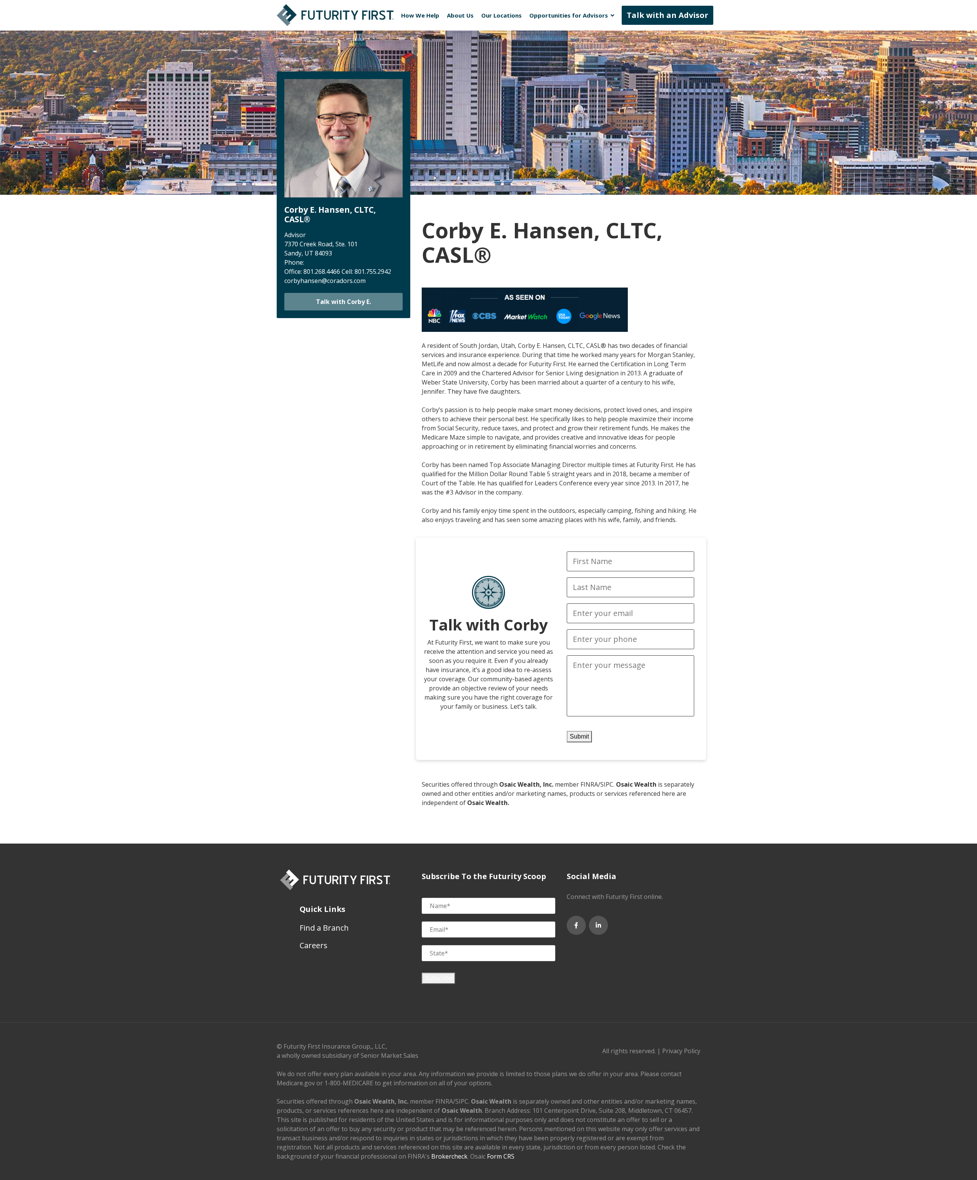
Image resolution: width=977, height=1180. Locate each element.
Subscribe (438, 978)
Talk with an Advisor (667, 15)
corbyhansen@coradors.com (325, 280)
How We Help (420, 15)
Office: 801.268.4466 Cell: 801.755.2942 (337, 271)
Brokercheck (449, 1156)
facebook (576, 925)
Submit (579, 736)
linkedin (598, 925)
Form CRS (500, 1156)
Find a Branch (324, 928)
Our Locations (501, 15)
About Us (460, 15)
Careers (313, 945)
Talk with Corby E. (343, 301)
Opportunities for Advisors (568, 15)
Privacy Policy (681, 1051)
